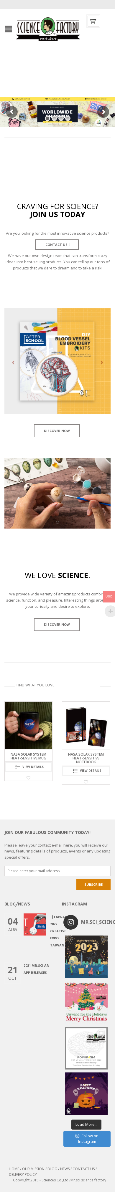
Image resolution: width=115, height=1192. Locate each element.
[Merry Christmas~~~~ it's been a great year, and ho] (86, 1002)
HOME (14, 1168)
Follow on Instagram (88, 1138)
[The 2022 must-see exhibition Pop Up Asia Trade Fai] (86, 1048)
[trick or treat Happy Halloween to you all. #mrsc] (86, 1093)
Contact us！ (58, 244)
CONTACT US (84, 1168)
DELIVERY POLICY (23, 1174)
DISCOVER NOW (57, 430)
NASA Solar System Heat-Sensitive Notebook (28, 758)
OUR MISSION (33, 1168)
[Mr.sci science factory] (48, 28)
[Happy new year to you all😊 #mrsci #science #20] (86, 957)
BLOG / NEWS (58, 1168)
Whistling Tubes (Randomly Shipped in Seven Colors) (86, 758)
